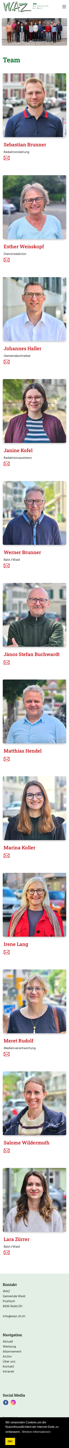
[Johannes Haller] (34, 309)
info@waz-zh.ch (14, 1316)
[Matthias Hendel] (34, 711)
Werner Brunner (22, 552)
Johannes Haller (22, 348)
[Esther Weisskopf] (34, 207)
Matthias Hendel (23, 751)
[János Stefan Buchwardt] (34, 615)
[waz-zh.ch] (26, 6)
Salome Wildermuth (26, 1142)
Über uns (9, 1361)
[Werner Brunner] (34, 513)
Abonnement (12, 1351)
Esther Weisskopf (24, 246)
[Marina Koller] (34, 808)
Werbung (9, 1346)
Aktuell (8, 1341)
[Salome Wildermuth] (34, 1103)
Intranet (8, 1371)
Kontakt (8, 1366)
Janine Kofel (18, 450)
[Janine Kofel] (34, 411)
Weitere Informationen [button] (36, 1431)
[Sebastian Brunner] (34, 105)
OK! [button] (10, 1441)
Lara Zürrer (16, 1239)
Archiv (7, 1356)
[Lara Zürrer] (34, 1200)
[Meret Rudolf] (34, 1001)
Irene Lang (16, 944)
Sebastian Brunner (25, 144)
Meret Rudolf (18, 1040)
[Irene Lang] (34, 905)
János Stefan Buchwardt (32, 654)
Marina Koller (19, 847)
